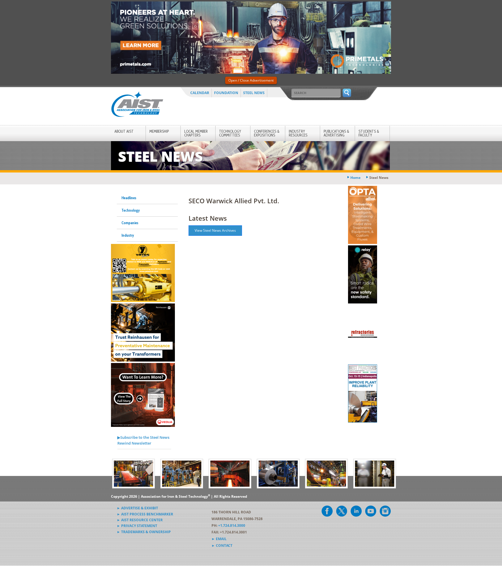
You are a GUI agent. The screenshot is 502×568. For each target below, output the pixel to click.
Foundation (226, 92)
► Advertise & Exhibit (137, 508)
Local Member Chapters (196, 133)
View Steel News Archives (215, 230)
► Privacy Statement (137, 525)
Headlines (128, 197)
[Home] (137, 105)
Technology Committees (230, 133)
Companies (129, 222)
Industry (127, 235)
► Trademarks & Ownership (144, 531)
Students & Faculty (368, 133)
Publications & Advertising (336, 133)
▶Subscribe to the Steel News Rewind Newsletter (143, 440)
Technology (130, 210)
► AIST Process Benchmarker (145, 514)
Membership (159, 131)
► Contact (221, 545)
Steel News (254, 92)
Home (355, 177)
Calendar (199, 92)
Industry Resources (298, 133)
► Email (219, 538)
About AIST (124, 131)
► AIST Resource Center (140, 519)
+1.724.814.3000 (231, 525)
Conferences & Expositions (266, 133)
